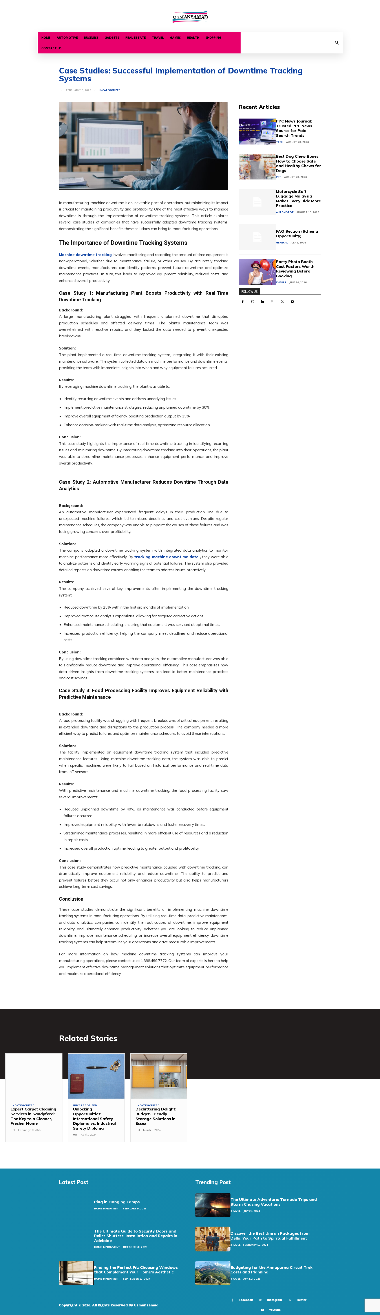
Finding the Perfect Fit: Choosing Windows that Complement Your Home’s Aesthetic (136, 1270)
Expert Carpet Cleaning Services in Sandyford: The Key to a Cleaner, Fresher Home (33, 1116)
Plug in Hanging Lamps (117, 1201)
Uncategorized (110, 90)
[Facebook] (243, 301)
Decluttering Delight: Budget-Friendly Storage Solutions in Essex (155, 1116)
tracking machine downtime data (166, 556)
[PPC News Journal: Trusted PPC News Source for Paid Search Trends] (257, 131)
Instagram (274, 1300)
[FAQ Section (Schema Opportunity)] (257, 237)
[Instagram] (252, 301)
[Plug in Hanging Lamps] (76, 1205)
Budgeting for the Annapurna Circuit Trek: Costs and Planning (272, 1270)
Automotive (285, 212)
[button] (337, 43)
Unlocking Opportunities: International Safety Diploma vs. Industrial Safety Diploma (94, 1118)
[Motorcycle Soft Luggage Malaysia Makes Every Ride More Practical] (257, 202)
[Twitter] (282, 301)
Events (281, 282)
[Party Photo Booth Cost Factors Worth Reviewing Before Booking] (257, 272)
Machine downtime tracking (85, 254)
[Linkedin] (262, 301)
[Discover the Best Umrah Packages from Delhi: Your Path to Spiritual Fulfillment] (212, 1239)
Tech (279, 142)
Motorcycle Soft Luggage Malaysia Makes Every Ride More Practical (298, 198)
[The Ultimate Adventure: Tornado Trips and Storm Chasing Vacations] (212, 1205)
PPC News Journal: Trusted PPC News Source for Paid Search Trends (294, 128)
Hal (13, 1130)
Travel (235, 1211)
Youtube (275, 1309)
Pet (278, 177)
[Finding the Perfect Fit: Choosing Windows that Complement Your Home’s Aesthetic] (76, 1273)
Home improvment (107, 1208)
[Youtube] (292, 301)
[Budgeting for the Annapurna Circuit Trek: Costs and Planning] (212, 1273)
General (282, 242)
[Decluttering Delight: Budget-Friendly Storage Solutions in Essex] (159, 1076)
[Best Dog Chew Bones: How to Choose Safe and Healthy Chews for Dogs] (257, 167)
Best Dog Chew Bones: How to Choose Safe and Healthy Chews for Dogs (298, 163)
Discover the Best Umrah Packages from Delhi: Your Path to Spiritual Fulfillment (270, 1236)
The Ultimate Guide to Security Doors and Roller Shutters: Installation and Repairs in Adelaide (135, 1236)
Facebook (246, 1300)
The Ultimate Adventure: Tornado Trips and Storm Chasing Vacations (273, 1202)
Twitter (301, 1300)
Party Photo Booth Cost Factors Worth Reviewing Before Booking (295, 268)
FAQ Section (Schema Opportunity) (297, 234)
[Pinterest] (272, 301)
